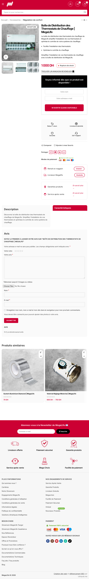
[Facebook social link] (51, 152)
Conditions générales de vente (13, 503)
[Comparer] (41, 356)
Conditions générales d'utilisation (14, 499)
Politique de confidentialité (12, 511)
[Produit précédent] (82, 20)
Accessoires (15, 20)
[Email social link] (55, 152)
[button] (41, 352)
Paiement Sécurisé (53, 503)
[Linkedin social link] (59, 152)
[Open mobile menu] (3, 4)
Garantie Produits (52, 487)
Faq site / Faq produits (10, 561)
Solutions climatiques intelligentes (14, 515)
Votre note (8, 251)
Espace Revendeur (9, 537)
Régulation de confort (32, 20)
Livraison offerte (15, 450)
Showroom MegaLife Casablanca (14, 529)
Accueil (4, 20)
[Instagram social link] (52, 541)
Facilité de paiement (74, 468)
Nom (6, 290)
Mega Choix (44, 468)
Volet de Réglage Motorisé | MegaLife (61, 394)
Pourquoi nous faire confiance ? (13, 545)
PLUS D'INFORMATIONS (11, 479)
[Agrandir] (5, 57)
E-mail (7, 300)
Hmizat (48, 507)
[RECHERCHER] (84, 12)
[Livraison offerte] (15, 443)
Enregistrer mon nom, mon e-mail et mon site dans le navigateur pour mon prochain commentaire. (43, 310)
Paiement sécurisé (44, 450)
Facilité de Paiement (53, 499)
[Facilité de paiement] (74, 461)
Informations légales (9, 507)
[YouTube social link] (56, 541)
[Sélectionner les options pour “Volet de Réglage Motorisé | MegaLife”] (84, 352)
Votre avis (8, 254)
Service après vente (15, 468)
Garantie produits (74, 450)
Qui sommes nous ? (9, 483)
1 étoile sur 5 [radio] (15, 251)
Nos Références (8, 533)
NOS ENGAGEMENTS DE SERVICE (59, 479)
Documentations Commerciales (13, 553)
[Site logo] (9, 4)
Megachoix (50, 495)
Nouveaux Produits (55, 510)
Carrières (5, 487)
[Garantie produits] (74, 443)
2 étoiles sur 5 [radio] (17, 251)
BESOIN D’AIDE (7, 521)
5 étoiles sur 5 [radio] (22, 251)
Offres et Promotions (9, 541)
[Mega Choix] (44, 461)
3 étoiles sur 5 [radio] (19, 251)
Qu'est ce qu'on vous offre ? (12, 549)
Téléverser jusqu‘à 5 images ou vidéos (17, 282)
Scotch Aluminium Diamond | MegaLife (18, 394)
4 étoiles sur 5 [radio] (20, 251)
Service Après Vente (53, 483)
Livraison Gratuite (52, 491)
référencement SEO (76, 574)
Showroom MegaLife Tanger (12, 525)
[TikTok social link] (70, 541)
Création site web (60, 574)
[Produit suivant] (87, 20)
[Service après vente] (15, 461)
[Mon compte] (70, 4)
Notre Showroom (8, 491)
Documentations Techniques (12, 557)
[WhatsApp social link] (64, 152)
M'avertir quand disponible (64, 108)
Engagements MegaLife (11, 495)
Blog (3, 565)
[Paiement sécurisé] (44, 443)
